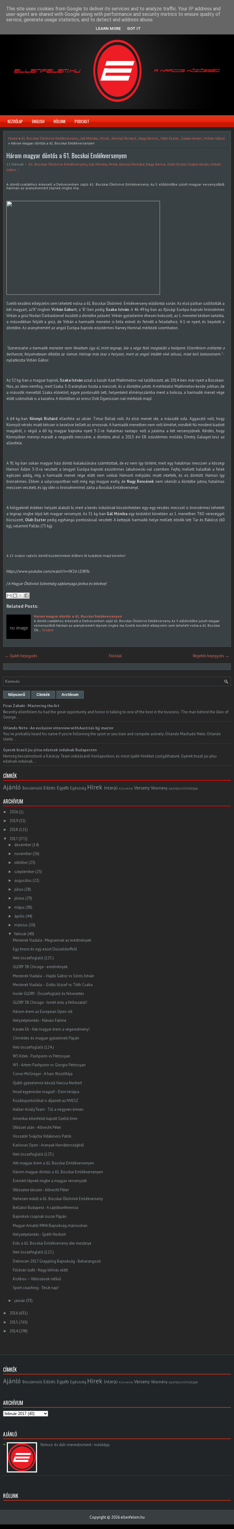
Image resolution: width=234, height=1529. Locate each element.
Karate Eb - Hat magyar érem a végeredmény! (51, 1029)
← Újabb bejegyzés (21, 655)
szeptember (24, 871)
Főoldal (115, 655)
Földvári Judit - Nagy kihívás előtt (40, 1270)
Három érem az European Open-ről (43, 1011)
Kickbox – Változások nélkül (37, 1278)
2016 (13, 1313)
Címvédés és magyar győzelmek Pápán (46, 1038)
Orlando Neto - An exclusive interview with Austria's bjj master (58, 728)
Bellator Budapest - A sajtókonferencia (45, 1207)
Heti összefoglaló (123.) (33, 1154)
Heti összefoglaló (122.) (33, 1252)
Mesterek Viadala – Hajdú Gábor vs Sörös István (53, 975)
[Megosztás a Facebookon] (26, 596)
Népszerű (16, 695)
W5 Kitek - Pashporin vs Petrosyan (41, 1056)
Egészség (78, 788)
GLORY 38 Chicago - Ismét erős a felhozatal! (50, 1002)
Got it (134, 28)
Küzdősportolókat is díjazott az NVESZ (45, 1100)
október (21, 862)
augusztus (23, 880)
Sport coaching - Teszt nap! (36, 1287)
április (19, 916)
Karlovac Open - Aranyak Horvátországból (48, 1145)
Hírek (104, 138)
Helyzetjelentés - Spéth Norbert (39, 1234)
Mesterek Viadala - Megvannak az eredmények (52, 940)
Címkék (43, 695)
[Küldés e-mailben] (9, 596)
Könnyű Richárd (124, 138)
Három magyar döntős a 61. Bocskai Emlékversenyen (66, 155)
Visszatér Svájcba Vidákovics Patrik (42, 1136)
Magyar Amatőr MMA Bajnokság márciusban (50, 1225)
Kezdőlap (15, 121)
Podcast (82, 121)
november (23, 853)
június (19, 898)
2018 (13, 829)
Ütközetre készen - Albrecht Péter (41, 1189)
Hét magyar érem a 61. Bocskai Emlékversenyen (53, 1163)
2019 (13, 820)
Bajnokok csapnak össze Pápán (39, 1216)
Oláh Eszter (169, 138)
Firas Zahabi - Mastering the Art (31, 705)
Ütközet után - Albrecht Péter (37, 1127)
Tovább (48, 630)
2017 (13, 838)
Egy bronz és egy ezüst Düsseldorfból (45, 949)
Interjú (111, 788)
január (19, 1300)
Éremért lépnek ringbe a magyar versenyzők (50, 1180)
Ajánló (12, 787)
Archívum (70, 695)
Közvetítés (126, 788)
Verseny (142, 788)
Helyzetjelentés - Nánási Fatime (39, 1020)
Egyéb (63, 788)
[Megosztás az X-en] (21, 596)
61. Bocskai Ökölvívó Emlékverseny (49, 138)
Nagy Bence (148, 138)
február (20, 933)
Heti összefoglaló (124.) (33, 1047)
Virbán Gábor (214, 138)
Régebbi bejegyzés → (211, 655)
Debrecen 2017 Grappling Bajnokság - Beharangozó (57, 1261)
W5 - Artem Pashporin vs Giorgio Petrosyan (49, 1064)
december (22, 844)
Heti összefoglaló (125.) (33, 958)
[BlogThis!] (15, 596)
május (19, 907)
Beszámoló (32, 788)
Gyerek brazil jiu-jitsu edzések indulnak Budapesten (50, 750)
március (21, 925)
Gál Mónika (89, 138)
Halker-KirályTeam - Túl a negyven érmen (48, 1109)
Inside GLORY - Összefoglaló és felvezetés (48, 993)
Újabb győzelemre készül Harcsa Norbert (47, 1082)
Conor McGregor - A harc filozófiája (43, 1073)
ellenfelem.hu (133, 1517)
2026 (13, 811)
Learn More (108, 28)
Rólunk (60, 121)
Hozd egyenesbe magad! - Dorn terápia (46, 1091)
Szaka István (191, 138)
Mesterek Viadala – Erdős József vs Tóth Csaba (53, 984)
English (38, 121)
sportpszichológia (183, 788)
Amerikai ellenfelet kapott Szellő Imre (45, 1118)
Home (13, 138)
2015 (13, 1322)
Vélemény (159, 788)
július (18, 889)
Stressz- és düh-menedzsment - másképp (75, 1444)
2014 (13, 1331)
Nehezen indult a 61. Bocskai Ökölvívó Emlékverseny (58, 1198)
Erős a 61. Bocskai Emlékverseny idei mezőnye (52, 1243)
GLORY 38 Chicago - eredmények (40, 966)
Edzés (49, 788)
